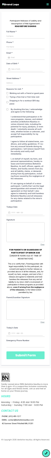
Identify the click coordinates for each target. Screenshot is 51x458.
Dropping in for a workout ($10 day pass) (24, 102)
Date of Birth (12, 63)
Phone (9, 42)
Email (9, 53)
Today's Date (12, 328)
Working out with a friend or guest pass (27, 93)
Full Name (11, 32)
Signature (10, 220)
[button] (47, 4)
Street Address (13, 78)
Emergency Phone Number (17, 340)
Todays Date (11, 207)
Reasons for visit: (14, 89)
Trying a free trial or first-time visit (24, 97)
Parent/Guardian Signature (18, 297)
